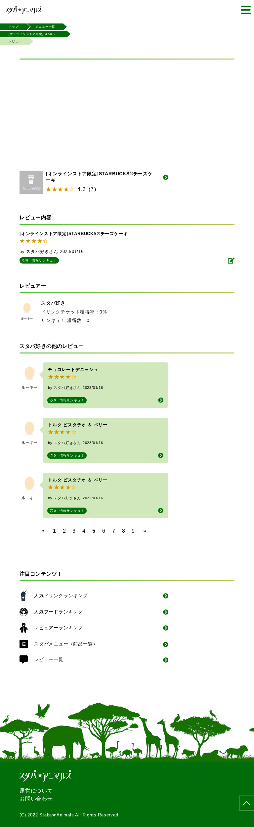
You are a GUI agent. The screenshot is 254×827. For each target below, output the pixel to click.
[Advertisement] (127, 110)
